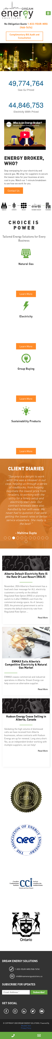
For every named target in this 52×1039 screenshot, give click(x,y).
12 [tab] (26, 541)
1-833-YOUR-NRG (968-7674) (27, 969)
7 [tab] (30, 538)
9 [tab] (38, 538)
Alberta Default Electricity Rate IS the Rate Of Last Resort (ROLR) (26, 575)
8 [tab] (34, 538)
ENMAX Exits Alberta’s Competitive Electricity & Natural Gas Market (26, 664)
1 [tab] (5, 538)
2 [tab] (9, 538)
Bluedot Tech (26, 1026)
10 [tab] (42, 538)
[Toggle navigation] (48, 13)
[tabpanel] (26, 496)
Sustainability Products (26, 421)
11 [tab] (46, 538)
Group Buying (26, 368)
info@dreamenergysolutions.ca (29, 976)
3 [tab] (13, 538)
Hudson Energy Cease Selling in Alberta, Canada (26, 718)
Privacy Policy (26, 1028)
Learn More (26, 293)
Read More (43, 617)
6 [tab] (26, 538)
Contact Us (14, 190)
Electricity (26, 316)
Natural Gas (26, 263)
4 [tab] (17, 538)
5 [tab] (22, 538)
